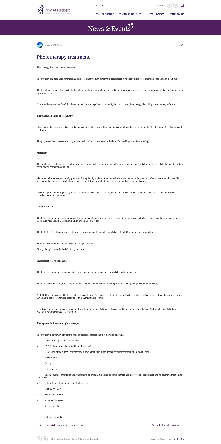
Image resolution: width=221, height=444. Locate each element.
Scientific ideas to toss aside (168, 425)
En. (102, 6)
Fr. (96, 6)
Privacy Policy (96, 439)
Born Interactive (177, 439)
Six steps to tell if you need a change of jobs (61, 425)
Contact (160, 5)
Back (181, 45)
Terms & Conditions (80, 439)
